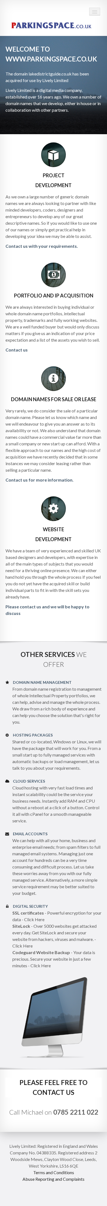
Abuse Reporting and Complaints (53, 1179)
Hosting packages (33, 735)
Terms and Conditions (53, 1172)
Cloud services (29, 781)
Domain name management (42, 682)
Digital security (30, 906)
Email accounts (30, 833)
